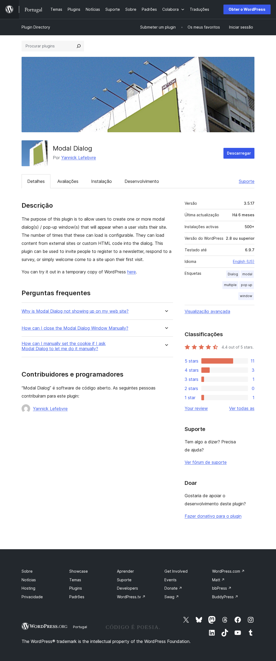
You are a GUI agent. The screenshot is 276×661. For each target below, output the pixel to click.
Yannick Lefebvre (78, 157)
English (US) (243, 261)
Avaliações (67, 181)
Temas (75, 579)
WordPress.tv (131, 596)
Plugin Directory (36, 27)
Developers (127, 588)
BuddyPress (225, 596)
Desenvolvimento (142, 181)
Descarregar (239, 153)
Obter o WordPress (247, 9)
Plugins (75, 588)
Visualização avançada (207, 311)
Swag (171, 596)
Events (170, 579)
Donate (173, 588)
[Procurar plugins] (78, 46)
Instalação (101, 181)
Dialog (233, 274)
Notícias (29, 579)
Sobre (27, 571)
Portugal (80, 627)
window (246, 296)
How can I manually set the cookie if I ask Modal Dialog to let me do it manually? (64, 346)
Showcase (78, 571)
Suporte (246, 181)
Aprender (125, 571)
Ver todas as (241, 408)
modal (247, 274)
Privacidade (32, 596)
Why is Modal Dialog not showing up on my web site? (75, 311)
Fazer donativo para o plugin (213, 516)
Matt (218, 579)
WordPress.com (228, 571)
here (131, 271)
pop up (246, 285)
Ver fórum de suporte (206, 462)
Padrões (76, 596)
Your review (196, 408)
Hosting (28, 588)
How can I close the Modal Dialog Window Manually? (75, 328)
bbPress (222, 588)
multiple (230, 285)
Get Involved (176, 571)
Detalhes (36, 181)
